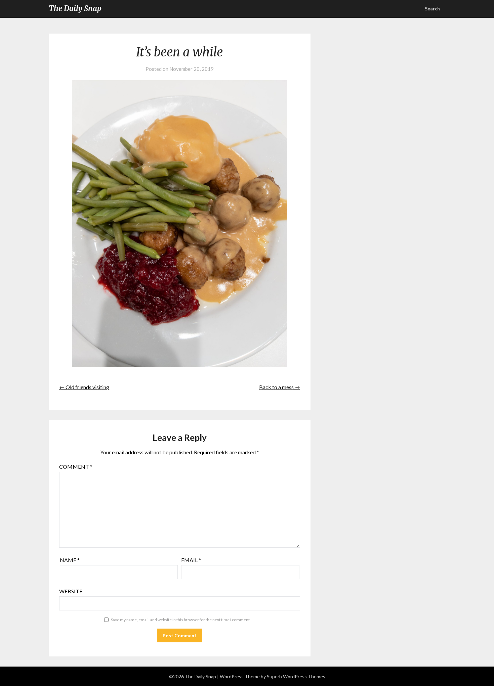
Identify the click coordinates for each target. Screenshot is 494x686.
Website (70, 591)
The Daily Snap (75, 8)
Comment (75, 466)
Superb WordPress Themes (296, 676)
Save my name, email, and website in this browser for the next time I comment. (181, 619)
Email (191, 560)
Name (70, 560)
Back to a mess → (279, 387)
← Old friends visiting (84, 387)
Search (432, 8)
